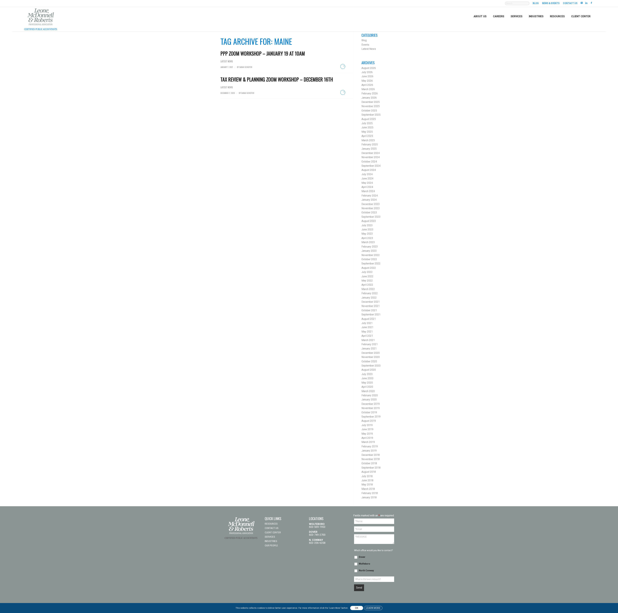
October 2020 (369, 361)
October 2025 (369, 110)
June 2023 (367, 229)
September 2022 (370, 263)
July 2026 (367, 72)
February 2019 (369, 446)
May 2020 (367, 382)
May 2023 (367, 233)
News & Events (551, 3)
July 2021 (367, 323)
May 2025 (367, 131)
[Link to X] (581, 2)
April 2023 (367, 238)
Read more (342, 66)
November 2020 (370, 357)
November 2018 (370, 459)
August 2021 (368, 318)
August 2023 (368, 221)
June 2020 (367, 378)
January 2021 (369, 348)
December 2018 (370, 454)
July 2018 (367, 476)
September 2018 (370, 467)
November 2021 (370, 306)
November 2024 (370, 157)
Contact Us (570, 3)
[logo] (40, 19)
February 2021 (369, 344)
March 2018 (368, 488)
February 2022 (369, 293)
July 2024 (367, 174)
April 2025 (367, 136)
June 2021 (367, 327)
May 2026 (367, 80)
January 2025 (369, 148)
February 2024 (369, 195)
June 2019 (367, 429)
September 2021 (370, 314)
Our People (271, 545)
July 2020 (367, 374)
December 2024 (370, 153)
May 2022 (367, 280)
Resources (271, 524)
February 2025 (369, 144)
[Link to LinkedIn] (586, 2)
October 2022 (369, 259)
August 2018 (368, 471)
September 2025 (370, 114)
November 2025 (370, 106)
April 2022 (367, 284)
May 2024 (367, 182)
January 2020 (369, 399)
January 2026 (369, 97)
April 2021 (367, 335)
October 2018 (369, 463)
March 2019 (368, 442)
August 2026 (368, 68)
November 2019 (370, 408)
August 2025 (368, 119)
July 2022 (367, 272)
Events (365, 44)
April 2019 (367, 437)
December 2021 (370, 301)
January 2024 (369, 199)
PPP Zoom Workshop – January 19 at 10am (262, 53)
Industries (271, 541)
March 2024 (368, 191)
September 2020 (370, 365)
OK (356, 608)
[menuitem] (517, 5)
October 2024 (369, 161)
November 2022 (370, 255)
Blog (536, 3)
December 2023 (370, 204)
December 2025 (370, 102)
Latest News (226, 61)
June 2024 (367, 178)
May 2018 (367, 484)
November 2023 (370, 208)
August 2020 (368, 369)
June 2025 (367, 127)
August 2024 (368, 169)
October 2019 (369, 412)
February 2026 (369, 93)
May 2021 (367, 331)
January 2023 (369, 250)
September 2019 (370, 416)
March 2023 (368, 242)
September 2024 (370, 165)
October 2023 (369, 212)
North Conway (366, 570)
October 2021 (369, 310)
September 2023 (370, 216)
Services (270, 537)
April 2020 (367, 386)
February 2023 (369, 246)
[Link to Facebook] (591, 2)
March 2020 (368, 391)
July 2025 (367, 123)
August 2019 (368, 420)
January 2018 (369, 497)
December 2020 (370, 352)
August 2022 (368, 267)
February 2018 (369, 493)
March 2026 (368, 89)
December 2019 (370, 403)
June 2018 (367, 480)
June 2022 (367, 276)
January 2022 (369, 297)
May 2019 (367, 433)
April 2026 (367, 84)
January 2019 (369, 450)
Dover (362, 557)
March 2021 (368, 340)
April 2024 (367, 187)
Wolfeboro (364, 563)
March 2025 (368, 140)
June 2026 (367, 76)
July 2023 (367, 225)
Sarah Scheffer (245, 67)
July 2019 (367, 425)
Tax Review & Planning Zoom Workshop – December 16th (276, 79)
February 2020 (369, 395)
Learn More (373, 608)
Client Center (273, 532)
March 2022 (368, 289)
